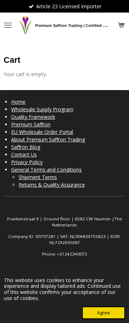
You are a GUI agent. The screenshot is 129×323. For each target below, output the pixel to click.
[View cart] (121, 25)
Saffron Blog (25, 147)
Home (18, 101)
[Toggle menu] (8, 25)
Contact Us (24, 154)
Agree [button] (103, 313)
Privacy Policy (27, 162)
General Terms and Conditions (46, 169)
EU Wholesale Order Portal (42, 131)
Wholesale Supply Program (42, 109)
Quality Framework (33, 116)
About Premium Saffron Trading (48, 139)
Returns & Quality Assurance (52, 184)
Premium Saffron (31, 124)
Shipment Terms (38, 177)
